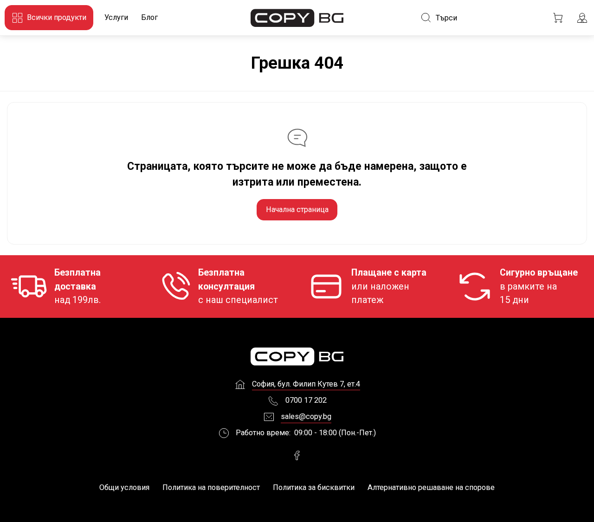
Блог (149, 17)
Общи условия (124, 487)
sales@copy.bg (306, 416)
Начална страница (297, 209)
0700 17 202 (306, 400)
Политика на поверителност (211, 487)
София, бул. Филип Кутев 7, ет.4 (306, 384)
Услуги (116, 17)
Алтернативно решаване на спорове (431, 487)
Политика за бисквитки (314, 487)
